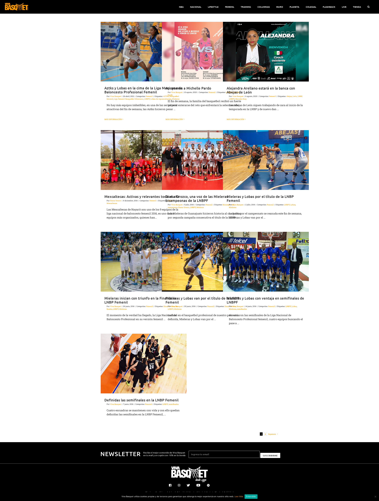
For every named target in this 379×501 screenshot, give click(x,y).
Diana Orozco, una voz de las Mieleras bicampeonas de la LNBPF (197, 198)
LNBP (300, 96)
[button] (368, 7)
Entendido (251, 496)
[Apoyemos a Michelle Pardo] (205, 52)
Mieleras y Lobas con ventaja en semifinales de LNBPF (265, 300)
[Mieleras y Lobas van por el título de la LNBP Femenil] (205, 262)
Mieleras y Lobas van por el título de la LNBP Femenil (202, 300)
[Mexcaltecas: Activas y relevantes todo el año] (144, 160)
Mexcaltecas (112, 203)
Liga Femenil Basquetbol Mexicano (128, 99)
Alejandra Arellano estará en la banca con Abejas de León (261, 90)
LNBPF (147, 99)
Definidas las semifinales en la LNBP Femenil (141, 400)
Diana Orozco (115, 200)
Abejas (289, 96)
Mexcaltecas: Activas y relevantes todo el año (141, 196)
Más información (113, 119)
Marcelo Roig (240, 99)
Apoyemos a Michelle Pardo (188, 88)
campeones (172, 207)
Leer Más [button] (239, 496)
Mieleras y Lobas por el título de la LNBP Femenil (260, 198)
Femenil (149, 96)
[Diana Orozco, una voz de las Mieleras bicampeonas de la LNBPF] (205, 160)
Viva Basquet (115, 96)
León (295, 96)
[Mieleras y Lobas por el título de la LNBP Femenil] (266, 160)
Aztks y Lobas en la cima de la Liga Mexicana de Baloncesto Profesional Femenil (143, 90)
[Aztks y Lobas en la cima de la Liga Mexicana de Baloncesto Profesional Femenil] (144, 51)
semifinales (242, 309)
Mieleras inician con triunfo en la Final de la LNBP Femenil (140, 300)
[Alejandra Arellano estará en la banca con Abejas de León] (266, 52)
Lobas (293, 204)
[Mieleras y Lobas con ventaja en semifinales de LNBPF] (266, 262)
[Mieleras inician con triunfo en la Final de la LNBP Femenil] (144, 262)
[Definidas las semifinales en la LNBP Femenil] (144, 363)
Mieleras (200, 207)
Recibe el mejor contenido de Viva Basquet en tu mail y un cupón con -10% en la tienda (164, 454)
